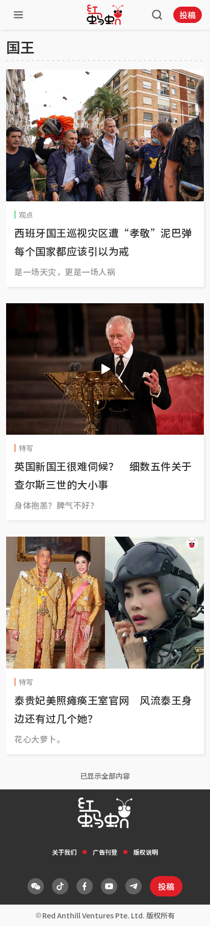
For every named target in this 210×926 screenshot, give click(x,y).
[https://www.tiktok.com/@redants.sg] (60, 886)
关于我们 (64, 852)
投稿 (187, 15)
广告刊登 (105, 852)
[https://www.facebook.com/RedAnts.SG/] (84, 886)
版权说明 (146, 852)
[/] (105, 15)
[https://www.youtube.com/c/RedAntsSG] (109, 886)
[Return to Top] (186, 907)
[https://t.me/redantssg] (133, 886)
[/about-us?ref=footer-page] (36, 886)
